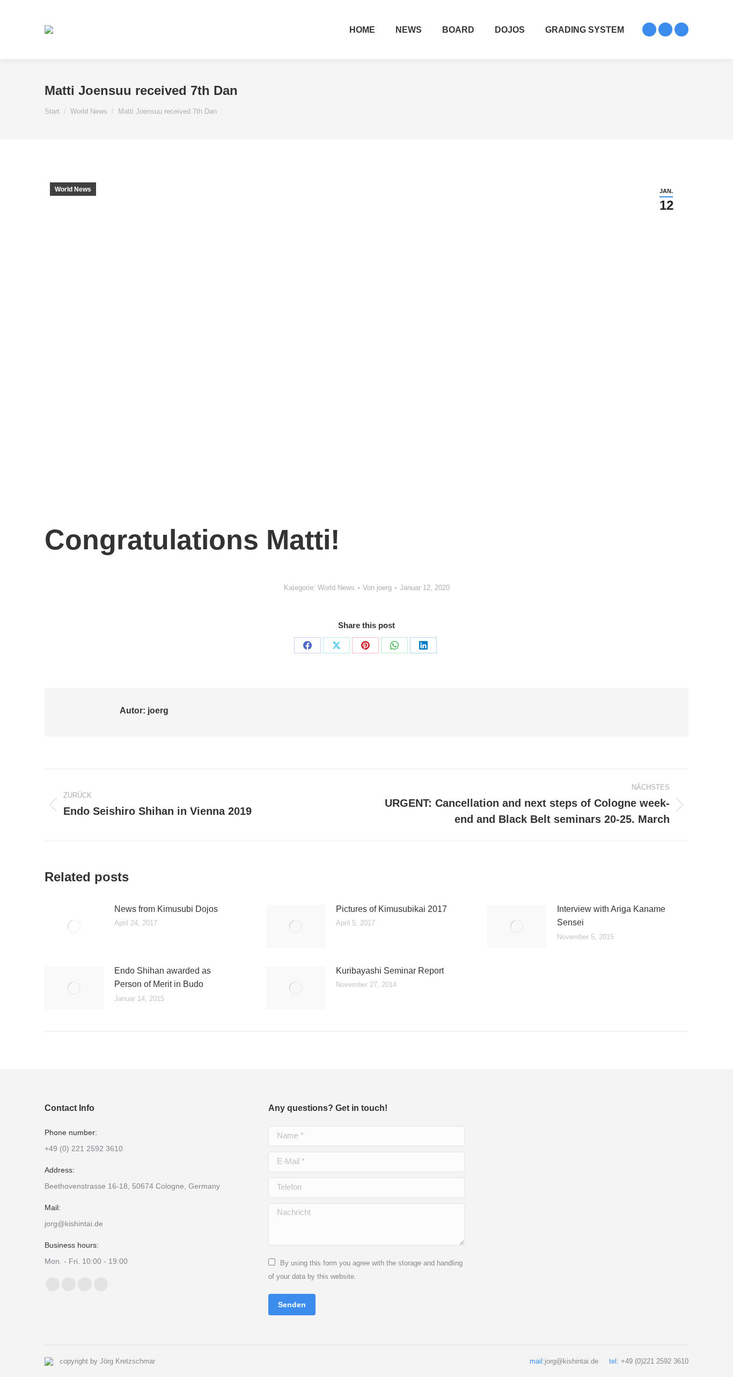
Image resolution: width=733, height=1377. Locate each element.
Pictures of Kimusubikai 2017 (391, 909)
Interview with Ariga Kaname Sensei (611, 915)
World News (73, 189)
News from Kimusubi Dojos (166, 909)
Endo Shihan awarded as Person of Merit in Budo (162, 977)
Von (377, 588)
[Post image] (74, 926)
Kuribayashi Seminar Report (390, 970)
